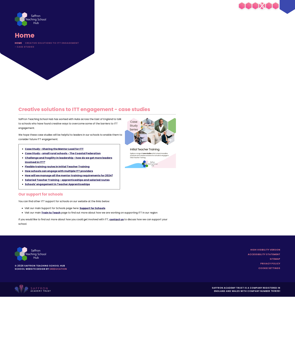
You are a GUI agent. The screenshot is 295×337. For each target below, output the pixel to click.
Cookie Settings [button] (269, 268)
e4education (58, 268)
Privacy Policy (270, 263)
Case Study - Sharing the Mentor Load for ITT (54, 149)
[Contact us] (269, 5)
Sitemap (275, 259)
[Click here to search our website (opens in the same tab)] (275, 5)
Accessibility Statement (264, 254)
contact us (116, 219)
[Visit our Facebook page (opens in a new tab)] (255, 5)
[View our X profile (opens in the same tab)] (262, 5)
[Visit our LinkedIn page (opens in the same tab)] (241, 5)
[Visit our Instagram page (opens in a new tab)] (248, 5)
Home (18, 43)
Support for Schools (92, 208)
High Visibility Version (265, 249)
